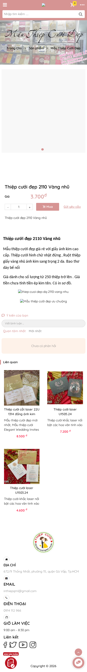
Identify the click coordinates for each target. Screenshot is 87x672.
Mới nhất (35, 331)
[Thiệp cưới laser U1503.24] (22, 466)
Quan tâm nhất (14, 331)
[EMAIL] (43, 578)
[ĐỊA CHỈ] (43, 559)
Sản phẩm (36, 48)
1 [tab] (42, 149)
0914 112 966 (12, 611)
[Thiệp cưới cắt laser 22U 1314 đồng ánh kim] (22, 388)
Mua (49, 207)
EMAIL (9, 584)
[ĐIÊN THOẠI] (43, 598)
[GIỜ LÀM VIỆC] (43, 617)
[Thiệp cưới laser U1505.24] (65, 388)
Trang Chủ (14, 48)
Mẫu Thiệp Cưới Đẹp (66, 48)
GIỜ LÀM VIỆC (17, 623)
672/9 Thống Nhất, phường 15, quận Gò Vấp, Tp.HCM (41, 571)
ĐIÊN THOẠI (15, 603)
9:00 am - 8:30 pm (16, 630)
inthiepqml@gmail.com (20, 591)
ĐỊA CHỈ (10, 565)
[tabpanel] (43, 111)
